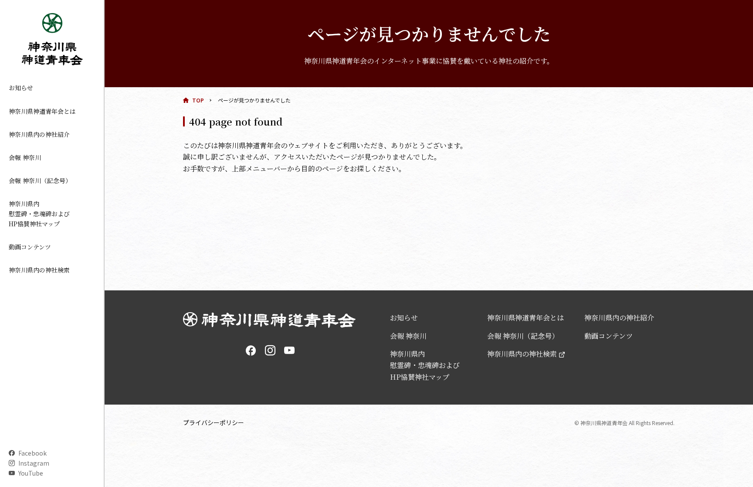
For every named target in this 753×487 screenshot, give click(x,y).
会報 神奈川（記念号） (40, 180)
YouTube (30, 473)
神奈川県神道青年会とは (42, 111)
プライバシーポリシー (213, 422)
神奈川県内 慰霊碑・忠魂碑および (39, 213)
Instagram (33, 463)
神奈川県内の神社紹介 (39, 134)
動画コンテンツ (30, 246)
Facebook (32, 453)
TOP (198, 100)
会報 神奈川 (25, 157)
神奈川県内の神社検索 (39, 270)
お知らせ (21, 87)
